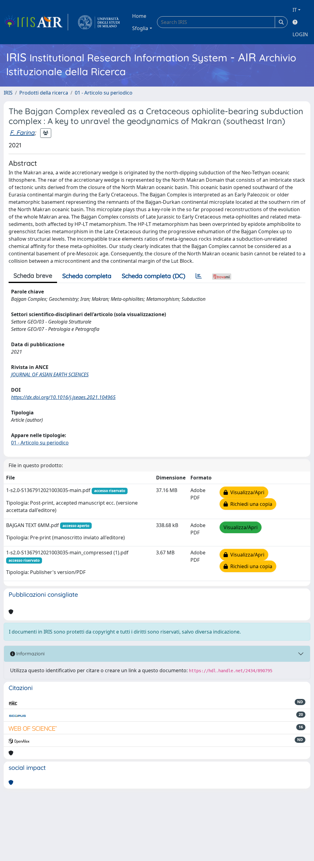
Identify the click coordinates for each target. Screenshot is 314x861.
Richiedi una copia (250, 504)
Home (139, 16)
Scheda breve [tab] (32, 275)
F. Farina (22, 132)
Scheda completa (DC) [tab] (153, 276)
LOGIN (300, 34)
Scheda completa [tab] (86, 276)
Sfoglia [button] (140, 28)
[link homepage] (36, 22)
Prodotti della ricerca (43, 92)
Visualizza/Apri (246, 492)
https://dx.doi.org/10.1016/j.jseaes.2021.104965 (63, 397)
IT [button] (295, 9)
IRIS (8, 92)
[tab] (198, 276)
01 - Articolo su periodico (103, 92)
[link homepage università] (99, 22)
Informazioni (29, 653)
